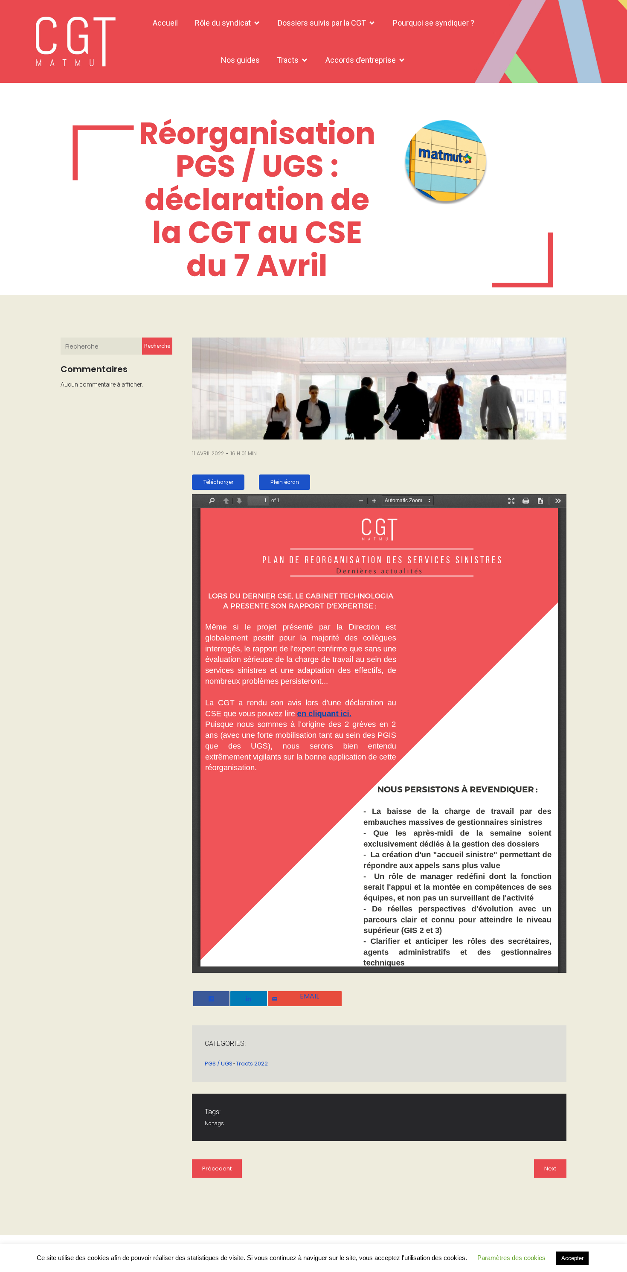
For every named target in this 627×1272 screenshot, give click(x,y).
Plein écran (284, 482)
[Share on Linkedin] (248, 998)
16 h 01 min (243, 453)
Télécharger (218, 482)
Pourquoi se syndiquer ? (433, 22)
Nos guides (240, 59)
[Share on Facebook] (211, 998)
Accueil (165, 22)
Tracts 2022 (252, 1064)
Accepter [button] (572, 1258)
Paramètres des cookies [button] (511, 1257)
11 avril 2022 (208, 453)
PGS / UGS (218, 1064)
